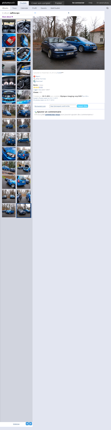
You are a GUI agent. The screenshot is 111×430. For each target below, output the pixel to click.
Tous (14, 8)
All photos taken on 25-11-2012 (43, 100)
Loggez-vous (37, 90)
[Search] (107, 8)
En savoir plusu (103, 2)
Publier (58, 3)
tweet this (82, 106)
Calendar (24, 8)
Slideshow (16, 424)
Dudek (23, 3)
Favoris (43, 8)
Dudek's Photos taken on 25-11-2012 (45, 98)
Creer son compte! (40, 3)
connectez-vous (52, 114)
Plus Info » (85, 96)
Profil (34, 8)
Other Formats (40, 79)
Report (37, 76)
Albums (5, 8)
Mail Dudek (55, 8)
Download (39, 81)
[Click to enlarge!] (69, 43)
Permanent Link (40, 106)
